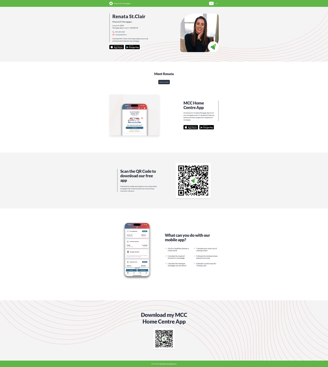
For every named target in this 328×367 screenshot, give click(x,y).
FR (216, 3)
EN (211, 3)
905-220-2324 (120, 32)
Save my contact (164, 82)
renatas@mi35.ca (121, 35)
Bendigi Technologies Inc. (168, 364)
